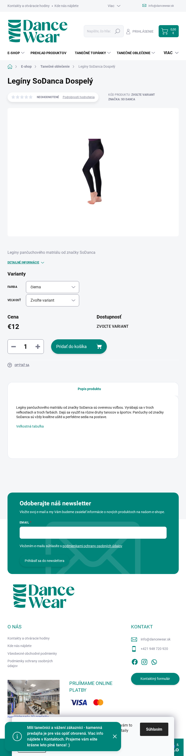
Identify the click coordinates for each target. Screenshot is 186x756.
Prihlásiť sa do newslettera (44, 561)
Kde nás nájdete (66, 6)
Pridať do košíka (71, 346)
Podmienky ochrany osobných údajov (30, 663)
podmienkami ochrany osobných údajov (92, 546)
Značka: (121, 99)
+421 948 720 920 (154, 649)
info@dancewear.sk (155, 639)
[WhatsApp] (154, 661)
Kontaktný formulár (155, 679)
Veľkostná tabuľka (30, 426)
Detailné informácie (23, 262)
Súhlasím (154, 729)
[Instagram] (144, 661)
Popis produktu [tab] (89, 389)
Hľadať (117, 31)
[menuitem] (17, 53)
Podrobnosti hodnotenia (79, 97)
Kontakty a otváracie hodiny (29, 6)
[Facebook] (134, 661)
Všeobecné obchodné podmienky (32, 653)
